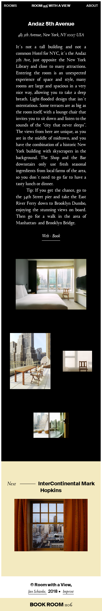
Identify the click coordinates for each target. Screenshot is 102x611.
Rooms (10, 5)
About (92, 5)
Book (56, 235)
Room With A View (51, 5)
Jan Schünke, (37, 591)
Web (45, 235)
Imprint (68, 591)
